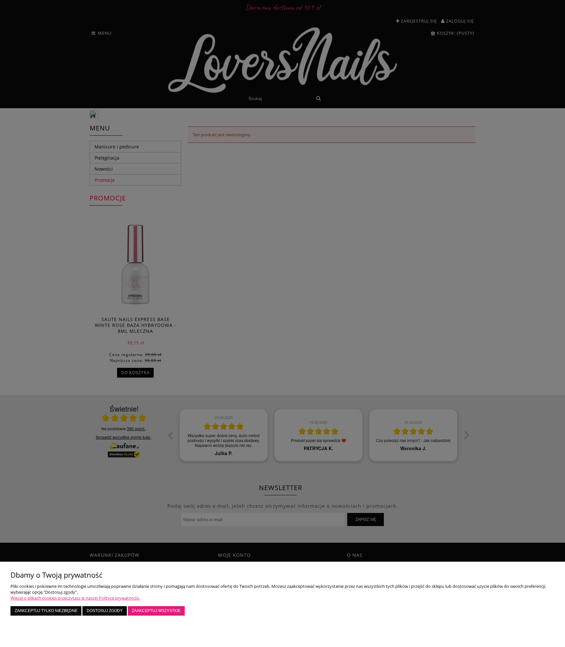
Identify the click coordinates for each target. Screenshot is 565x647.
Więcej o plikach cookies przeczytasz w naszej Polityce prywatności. (75, 598)
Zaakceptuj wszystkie (156, 610)
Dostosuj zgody (105, 610)
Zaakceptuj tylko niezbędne (46, 610)
